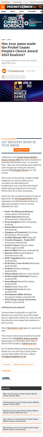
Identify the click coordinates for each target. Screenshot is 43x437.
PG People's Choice (19, 170)
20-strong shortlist (23, 198)
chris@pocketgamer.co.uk (13, 356)
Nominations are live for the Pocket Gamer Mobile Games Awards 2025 (21, 428)
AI (26, 2)
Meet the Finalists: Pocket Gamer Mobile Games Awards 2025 (20, 395)
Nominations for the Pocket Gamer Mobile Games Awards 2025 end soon (20, 412)
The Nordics (17, 2)
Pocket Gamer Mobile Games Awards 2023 (19, 158)
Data (21, 11)
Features (32, 11)
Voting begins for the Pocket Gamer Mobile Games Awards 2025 (21, 403)
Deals (12, 11)
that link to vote (15, 328)
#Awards (6, 364)
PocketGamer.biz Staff (16, 71)
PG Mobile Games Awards (25, 338)
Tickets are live (29, 343)
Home (3, 39)
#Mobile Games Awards (23, 364)
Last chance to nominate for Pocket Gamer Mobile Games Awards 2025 (21, 420)
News (3, 11)
